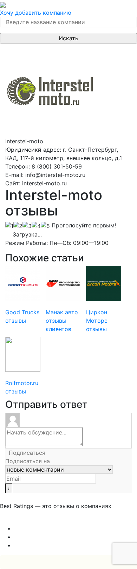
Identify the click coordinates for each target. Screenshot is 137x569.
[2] (17, 226)
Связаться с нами (24, 519)
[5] (45, 226)
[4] (36, 226)
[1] (9, 226)
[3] (27, 226)
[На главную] (3, 4)
